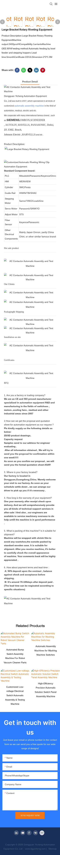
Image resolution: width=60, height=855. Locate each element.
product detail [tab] (30, 81)
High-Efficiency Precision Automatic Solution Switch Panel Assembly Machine (45, 690)
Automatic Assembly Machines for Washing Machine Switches (45, 650)
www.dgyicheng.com (35, 848)
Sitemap (52, 848)
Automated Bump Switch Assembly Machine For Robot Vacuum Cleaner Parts (15, 656)
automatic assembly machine (29, 105)
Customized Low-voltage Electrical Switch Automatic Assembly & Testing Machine (15, 695)
